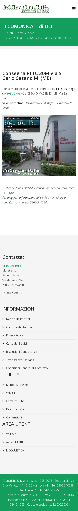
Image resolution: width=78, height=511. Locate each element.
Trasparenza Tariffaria (19, 360)
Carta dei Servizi (16, 343)
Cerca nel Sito (14, 401)
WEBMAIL (11, 434)
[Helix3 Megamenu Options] (74, 8)
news (31, 33)
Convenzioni (13, 417)
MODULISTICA (14, 450)
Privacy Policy (14, 335)
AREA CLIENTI (14, 442)
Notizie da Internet (17, 319)
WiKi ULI (10, 393)
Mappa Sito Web (16, 385)
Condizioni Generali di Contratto (26, 368)
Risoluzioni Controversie (21, 352)
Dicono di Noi (14, 409)
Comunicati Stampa (18, 327)
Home (20, 33)
